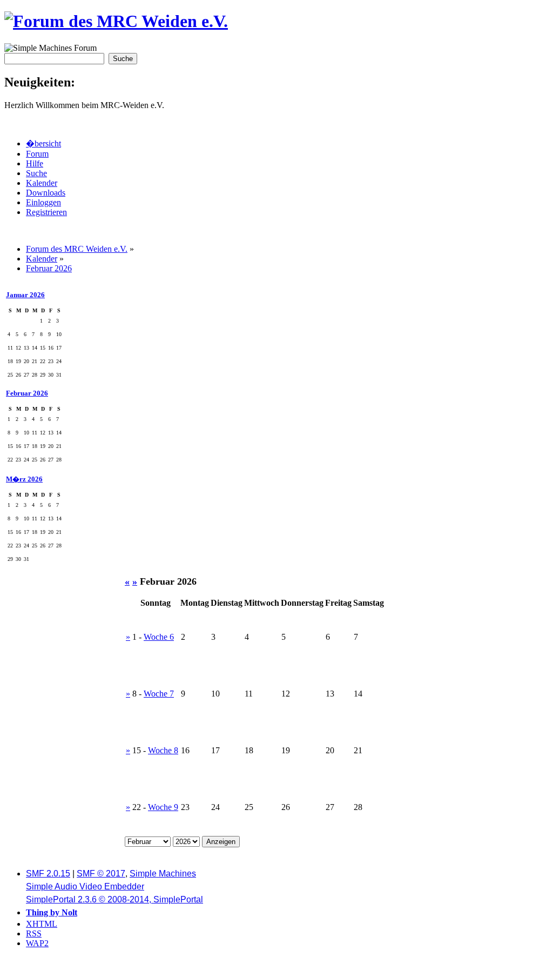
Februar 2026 (27, 393)
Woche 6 (159, 636)
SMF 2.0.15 (48, 873)
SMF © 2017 (101, 873)
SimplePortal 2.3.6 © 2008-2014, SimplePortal (114, 899)
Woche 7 (159, 693)
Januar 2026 (25, 295)
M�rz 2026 (24, 479)
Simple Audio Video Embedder (85, 886)
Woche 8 (163, 750)
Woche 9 (163, 807)
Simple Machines (163, 873)
